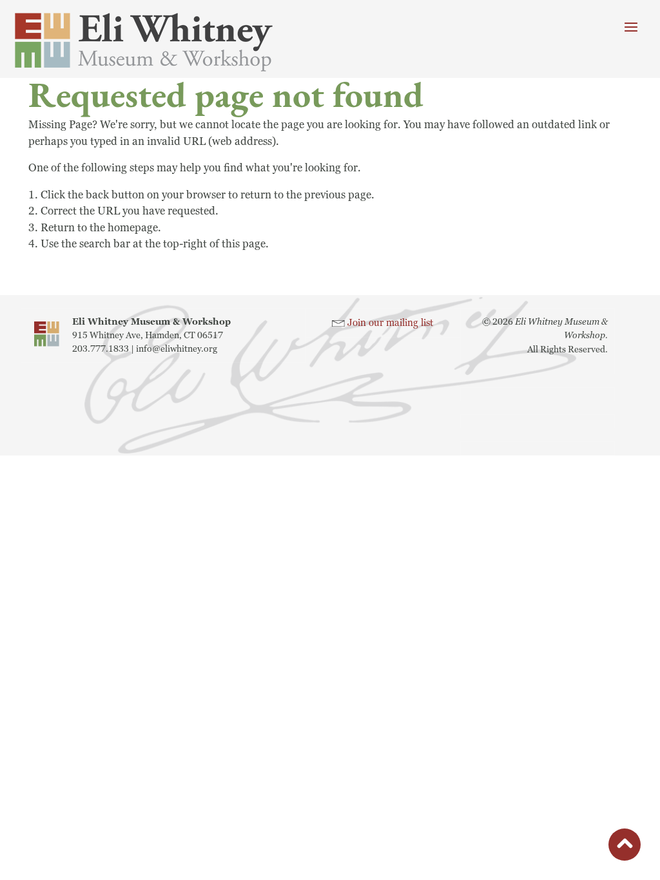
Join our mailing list (390, 323)
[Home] (161, 42)
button (624, 847)
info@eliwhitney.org (176, 348)
